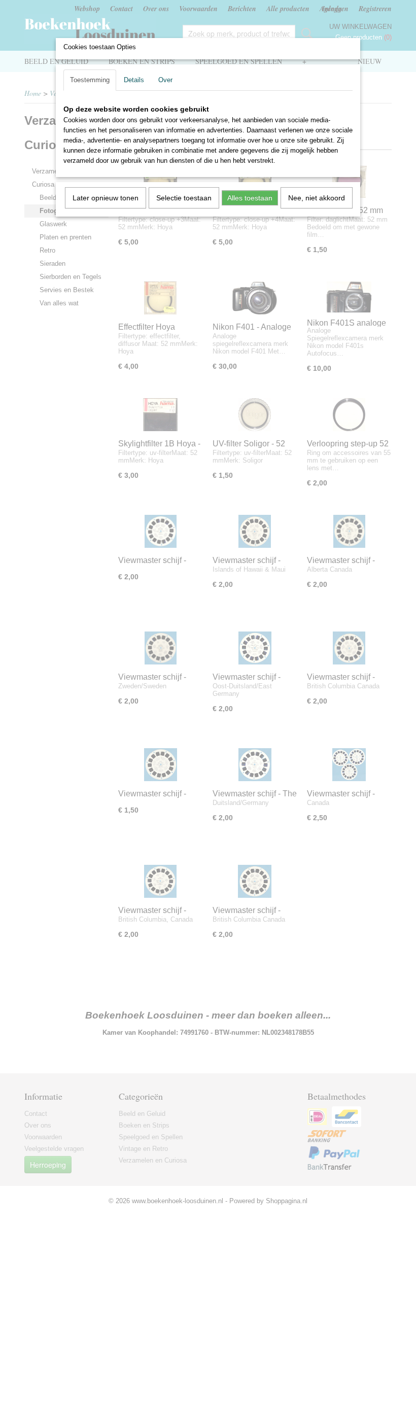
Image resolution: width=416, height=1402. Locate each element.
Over (165, 80)
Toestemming (90, 80)
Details (134, 80)
